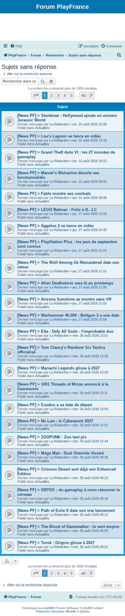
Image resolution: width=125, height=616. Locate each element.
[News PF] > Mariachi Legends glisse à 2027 (58, 368)
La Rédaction (59, 124)
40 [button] (83, 95)
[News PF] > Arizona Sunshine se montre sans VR (64, 299)
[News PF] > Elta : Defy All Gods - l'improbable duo (65, 331)
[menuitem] (16, 46)
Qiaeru (85, 611)
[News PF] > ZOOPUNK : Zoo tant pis (51, 437)
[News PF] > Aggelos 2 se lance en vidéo (55, 225)
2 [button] (51, 95)
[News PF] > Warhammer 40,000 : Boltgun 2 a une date (68, 315)
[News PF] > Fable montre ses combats (54, 193)
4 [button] (65, 95)
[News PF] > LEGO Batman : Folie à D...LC (57, 209)
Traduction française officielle (55, 611)
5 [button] (71, 95)
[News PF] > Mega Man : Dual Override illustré (60, 453)
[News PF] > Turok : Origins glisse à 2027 (56, 542)
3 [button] (58, 95)
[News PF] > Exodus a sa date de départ (54, 405)
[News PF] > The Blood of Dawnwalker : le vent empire (68, 526)
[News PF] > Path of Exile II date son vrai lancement (66, 510)
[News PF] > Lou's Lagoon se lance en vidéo (59, 136)
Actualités (42, 128)
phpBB (48, 608)
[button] (35, 95)
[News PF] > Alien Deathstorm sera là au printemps (65, 283)
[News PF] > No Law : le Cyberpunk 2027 (55, 421)
